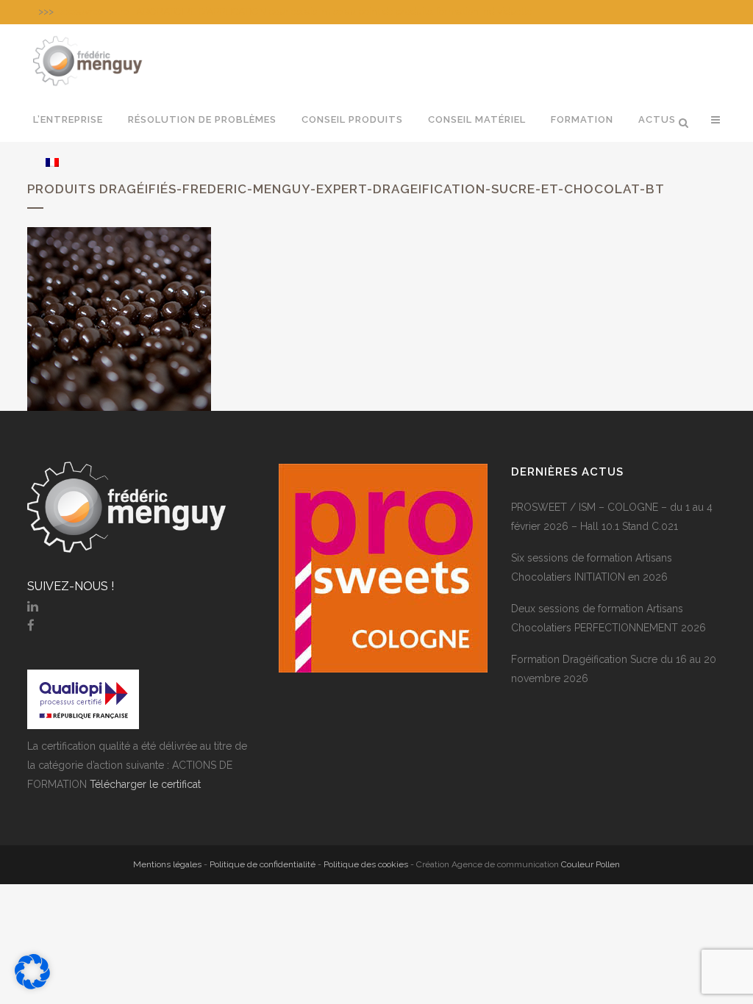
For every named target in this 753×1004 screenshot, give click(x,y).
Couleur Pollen (590, 864)
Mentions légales (167, 864)
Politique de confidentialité (262, 864)
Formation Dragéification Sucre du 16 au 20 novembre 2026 (613, 668)
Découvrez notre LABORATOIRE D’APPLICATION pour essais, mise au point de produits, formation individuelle (294, 11)
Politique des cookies (366, 864)
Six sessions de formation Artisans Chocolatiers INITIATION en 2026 (591, 567)
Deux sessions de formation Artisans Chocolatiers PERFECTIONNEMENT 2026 (608, 618)
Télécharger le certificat (145, 784)
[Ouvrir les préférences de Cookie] (32, 986)
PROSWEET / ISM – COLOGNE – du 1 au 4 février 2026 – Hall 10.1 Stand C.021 (612, 516)
